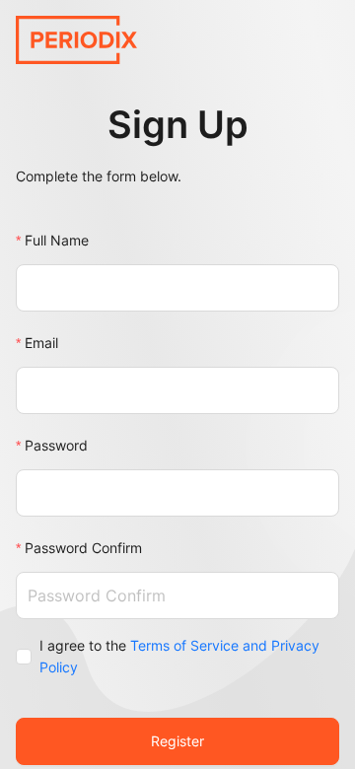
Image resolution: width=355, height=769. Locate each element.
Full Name (57, 240)
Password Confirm (83, 547)
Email (41, 342)
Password (56, 445)
